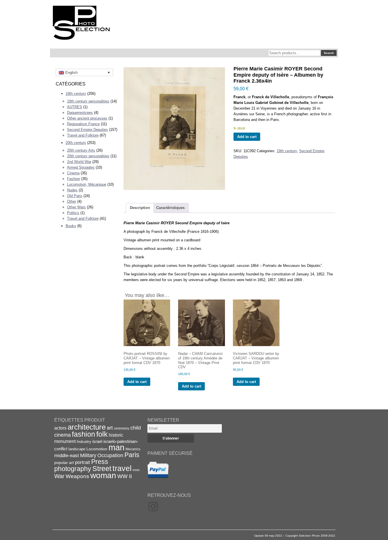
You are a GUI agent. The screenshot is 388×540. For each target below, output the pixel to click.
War (59, 476)
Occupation (110, 455)
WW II (124, 476)
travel (122, 468)
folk (102, 434)
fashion (83, 434)
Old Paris (74, 196)
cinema (62, 435)
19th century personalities (88, 101)
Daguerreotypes (80, 112)
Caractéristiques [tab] (170, 208)
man (116, 447)
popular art (64, 462)
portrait (82, 462)
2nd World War (79, 162)
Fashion (73, 179)
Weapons (77, 476)
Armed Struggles (81, 167)
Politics (73, 213)
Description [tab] (140, 208)
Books (71, 226)
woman (103, 475)
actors (60, 427)
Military (88, 455)
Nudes (72, 190)
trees (136, 470)
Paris (131, 455)
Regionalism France (83, 124)
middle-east (66, 455)
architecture (87, 427)
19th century (76, 93)
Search (329, 53)
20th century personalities (88, 156)
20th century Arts (81, 150)
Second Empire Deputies (87, 129)
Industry (84, 441)
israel (97, 441)
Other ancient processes (87, 118)
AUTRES (74, 107)
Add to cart (246, 137)
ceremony (121, 428)
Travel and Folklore (83, 135)
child (135, 428)
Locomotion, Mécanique (86, 184)
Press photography (81, 465)
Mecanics (133, 449)
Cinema (73, 173)
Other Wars (76, 207)
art (110, 428)
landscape (76, 449)
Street (101, 468)
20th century (76, 143)
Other (71, 201)
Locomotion (96, 449)
